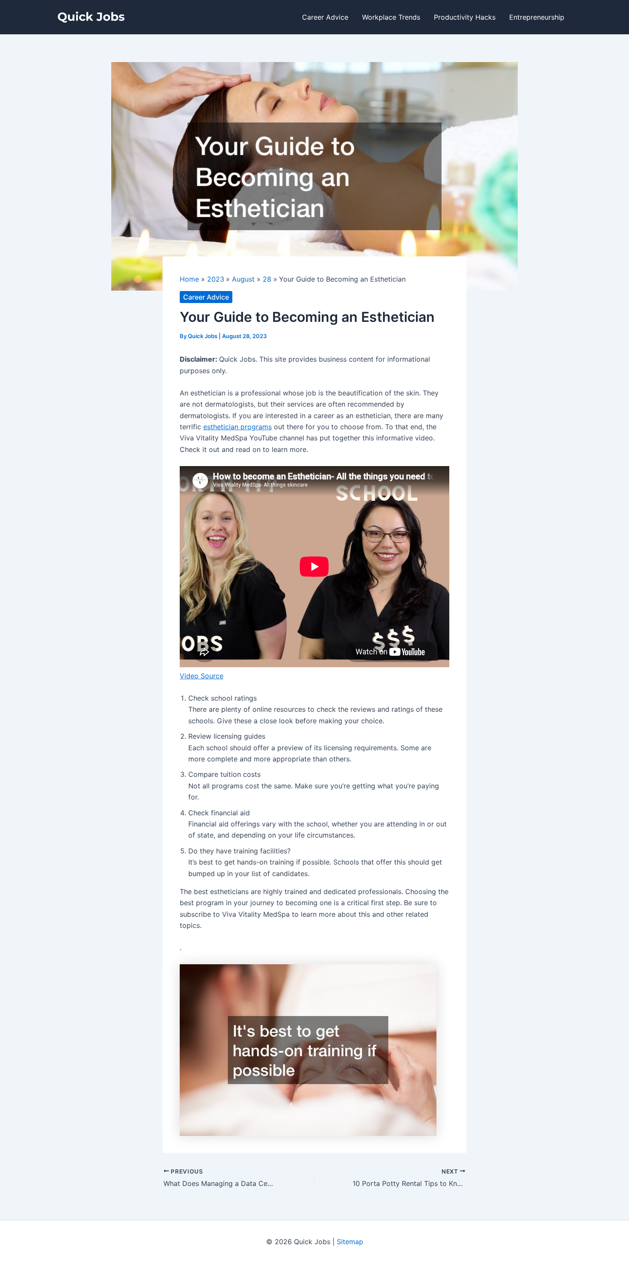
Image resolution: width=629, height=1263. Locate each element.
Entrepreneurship (536, 17)
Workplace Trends (391, 17)
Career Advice (325, 17)
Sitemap (350, 1241)
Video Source (201, 676)
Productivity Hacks (464, 17)
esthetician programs (237, 426)
